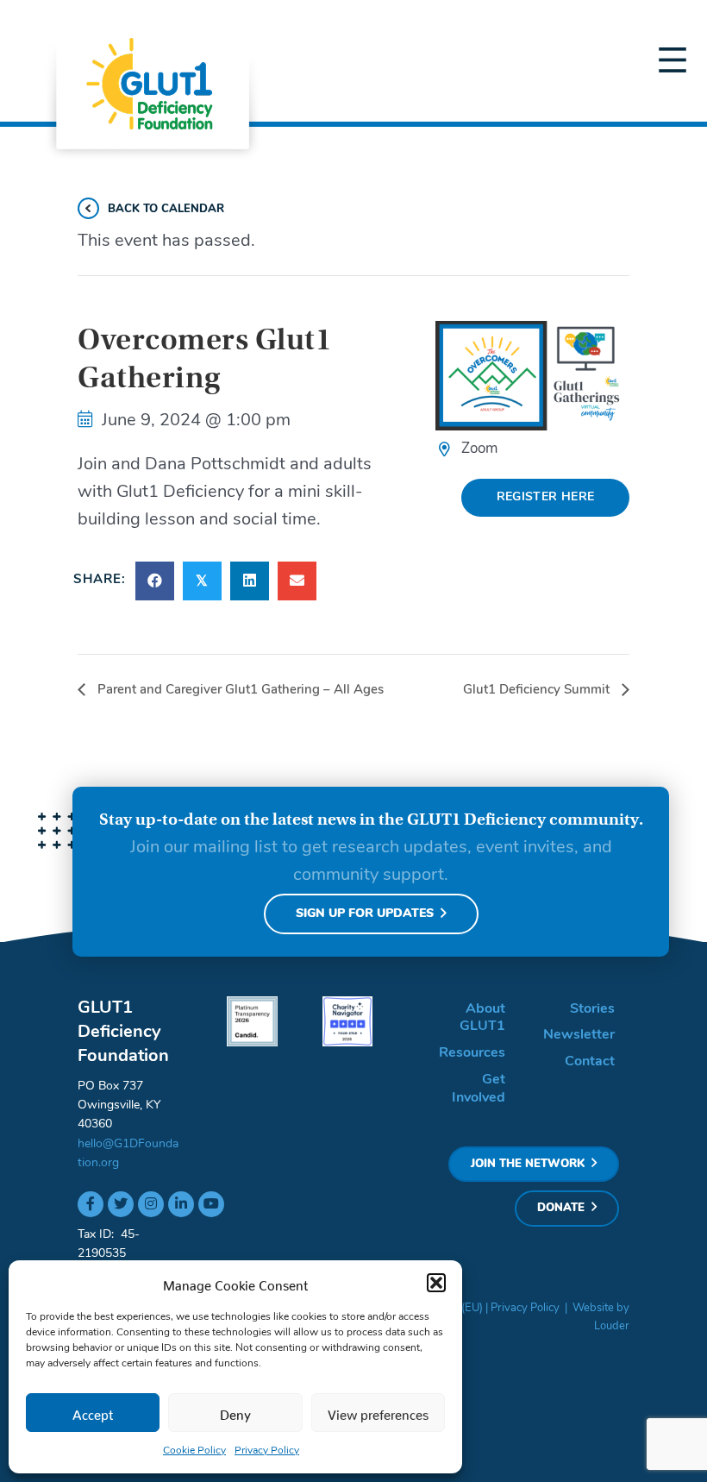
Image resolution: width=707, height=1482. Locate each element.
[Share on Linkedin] (249, 581)
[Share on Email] (297, 581)
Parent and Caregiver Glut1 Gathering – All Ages (239, 690)
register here (546, 497)
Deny (235, 1411)
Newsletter (579, 1035)
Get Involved (478, 1089)
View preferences (378, 1411)
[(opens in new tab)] (252, 1021)
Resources (472, 1053)
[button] (436, 1282)
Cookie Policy (194, 1451)
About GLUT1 (482, 1018)
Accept (93, 1411)
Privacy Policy (267, 1451)
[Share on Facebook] (154, 581)
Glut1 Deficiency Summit (538, 690)
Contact (590, 1062)
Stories (592, 1009)
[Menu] (672, 61)
